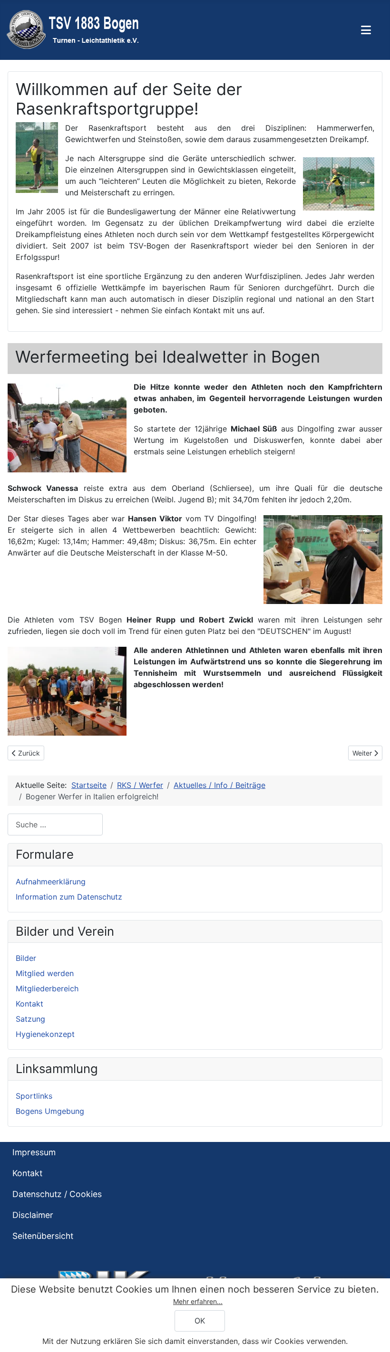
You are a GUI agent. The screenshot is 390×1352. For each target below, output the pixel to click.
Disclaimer (32, 1215)
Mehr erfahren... (198, 1301)
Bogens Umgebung (50, 1111)
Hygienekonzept (45, 1034)
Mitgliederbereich (47, 988)
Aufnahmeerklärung (51, 881)
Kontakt (29, 1003)
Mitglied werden (45, 973)
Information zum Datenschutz (69, 896)
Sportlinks (34, 1096)
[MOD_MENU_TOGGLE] (366, 29)
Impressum (34, 1152)
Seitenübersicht (42, 1236)
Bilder (26, 958)
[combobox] (55, 824)
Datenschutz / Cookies (57, 1194)
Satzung (30, 1019)
